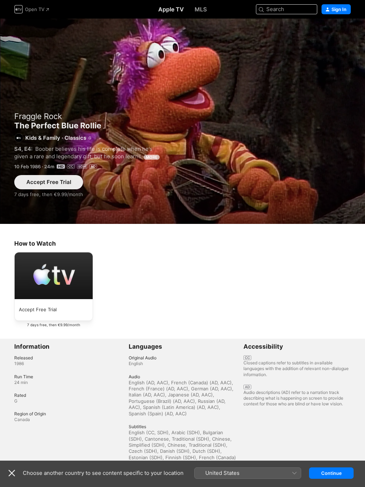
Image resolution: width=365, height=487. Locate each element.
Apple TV (171, 9)
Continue (331, 473)
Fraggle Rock (38, 116)
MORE (152, 157)
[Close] (12, 473)
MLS (201, 9)
